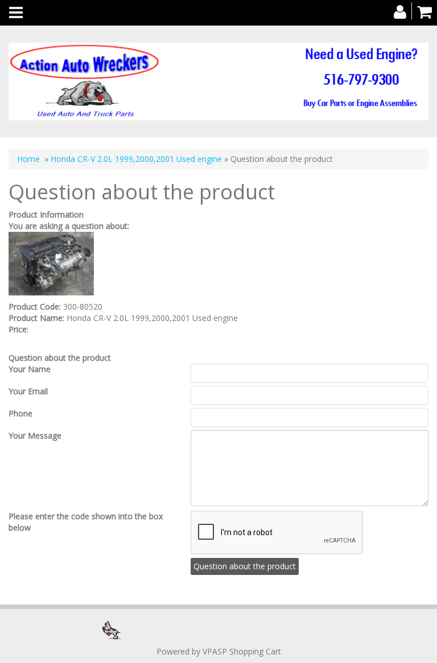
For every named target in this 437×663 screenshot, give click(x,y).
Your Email (28, 391)
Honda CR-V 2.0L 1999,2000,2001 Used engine (136, 158)
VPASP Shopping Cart (242, 651)
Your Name (30, 369)
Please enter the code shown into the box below (86, 522)
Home (28, 158)
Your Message (35, 435)
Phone (20, 413)
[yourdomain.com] (218, 81)
